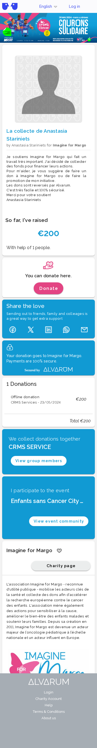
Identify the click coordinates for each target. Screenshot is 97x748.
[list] (48, 399)
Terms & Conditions (49, 712)
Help (49, 705)
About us (48, 718)
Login (48, 692)
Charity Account (48, 699)
